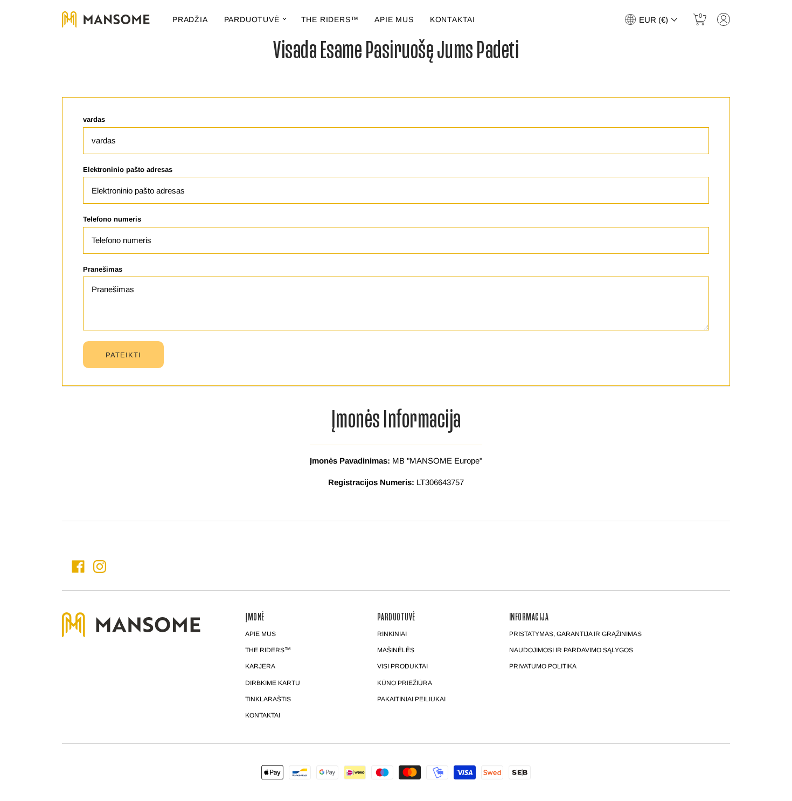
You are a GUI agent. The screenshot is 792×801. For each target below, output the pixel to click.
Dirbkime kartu (272, 683)
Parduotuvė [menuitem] (252, 19)
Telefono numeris (112, 219)
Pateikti (123, 355)
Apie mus (260, 634)
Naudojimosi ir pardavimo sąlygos (571, 650)
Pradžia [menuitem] (190, 19)
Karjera (260, 666)
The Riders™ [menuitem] (330, 19)
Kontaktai (262, 715)
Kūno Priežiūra (404, 683)
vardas (94, 119)
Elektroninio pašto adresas (127, 169)
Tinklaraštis (268, 699)
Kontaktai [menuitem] (452, 19)
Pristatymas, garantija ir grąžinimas (575, 634)
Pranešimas (102, 269)
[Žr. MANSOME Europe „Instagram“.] (99, 566)
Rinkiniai (392, 634)
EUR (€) (653, 19)
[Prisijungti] (723, 19)
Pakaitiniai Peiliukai (411, 699)
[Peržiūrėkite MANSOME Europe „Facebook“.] (78, 566)
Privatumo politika (542, 666)
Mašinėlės (395, 650)
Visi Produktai (402, 666)
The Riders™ (268, 650)
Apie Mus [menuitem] (393, 19)
